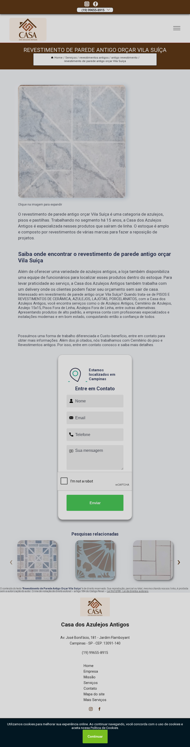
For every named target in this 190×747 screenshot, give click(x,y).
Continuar (95, 736)
